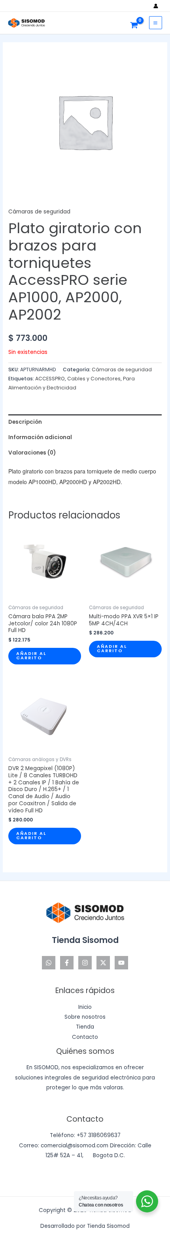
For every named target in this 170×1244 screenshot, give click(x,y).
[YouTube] (121, 962)
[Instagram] (85, 962)
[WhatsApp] (48, 962)
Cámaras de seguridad (39, 211)
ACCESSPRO (50, 378)
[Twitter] (103, 962)
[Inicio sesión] (157, 6)
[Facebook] (67, 962)
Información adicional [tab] (40, 437)
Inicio (85, 1007)
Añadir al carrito (31, 656)
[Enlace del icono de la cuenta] (157, 6)
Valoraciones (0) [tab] (32, 452)
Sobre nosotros (85, 1017)
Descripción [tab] (25, 422)
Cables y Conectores (94, 378)
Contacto (85, 1037)
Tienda (85, 1027)
